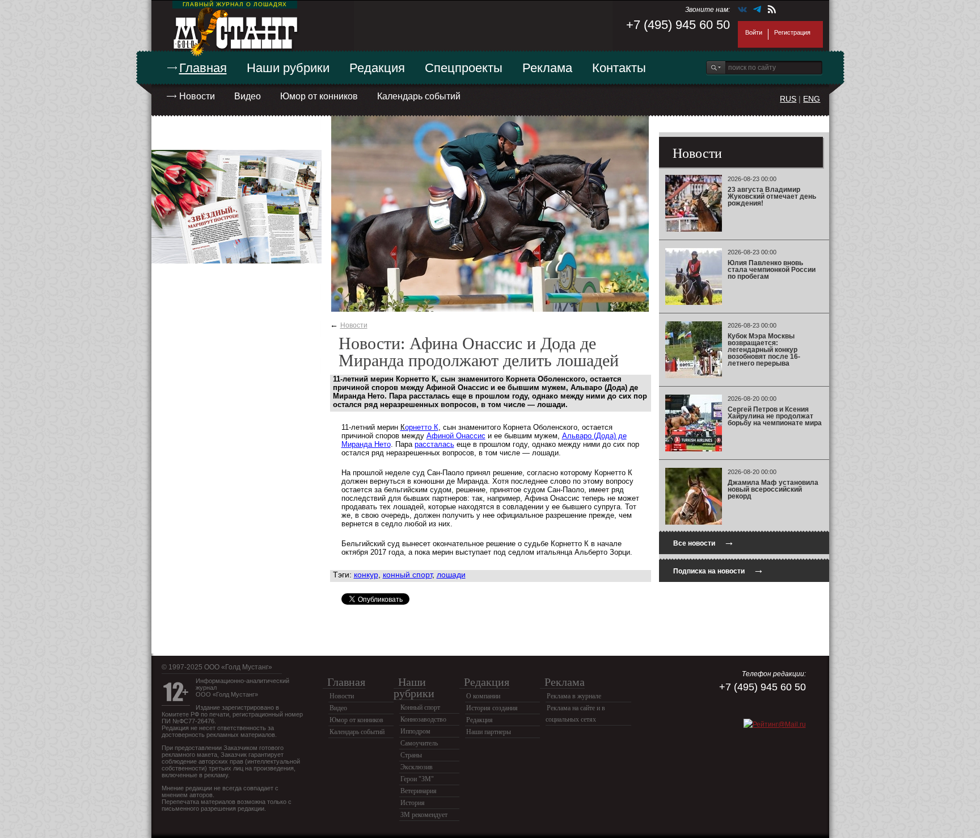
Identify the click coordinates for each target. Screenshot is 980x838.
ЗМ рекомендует (423, 815)
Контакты (619, 68)
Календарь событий (419, 96)
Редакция (377, 68)
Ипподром (415, 731)
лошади (451, 574)
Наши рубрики (288, 68)
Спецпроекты (463, 68)
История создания (492, 708)
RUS (788, 98)
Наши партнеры (488, 732)
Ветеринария (418, 791)
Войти (753, 32)
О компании (483, 696)
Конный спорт (420, 707)
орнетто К (421, 427)
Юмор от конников (319, 96)
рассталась (434, 444)
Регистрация (792, 32)
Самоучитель (419, 743)
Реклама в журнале (574, 696)
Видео (247, 96)
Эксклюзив (416, 767)
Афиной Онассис (455, 435)
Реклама (547, 68)
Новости (197, 96)
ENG (811, 98)
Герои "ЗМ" (417, 779)
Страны (411, 755)
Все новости (703, 542)
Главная (203, 68)
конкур (366, 574)
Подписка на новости (718, 570)
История (412, 803)
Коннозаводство (423, 719)
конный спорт (407, 574)
